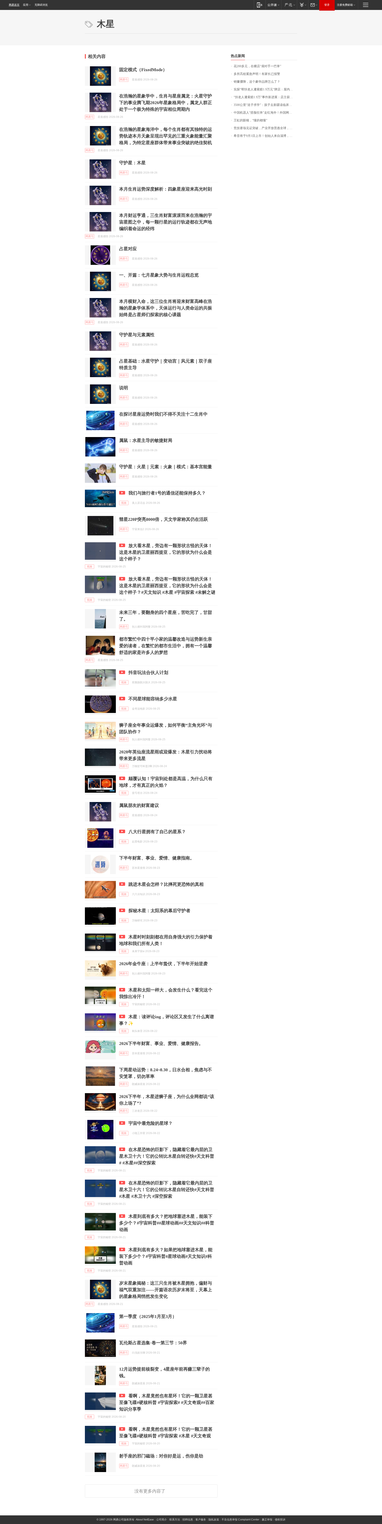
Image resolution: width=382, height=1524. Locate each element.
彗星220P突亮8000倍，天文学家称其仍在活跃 (163, 519)
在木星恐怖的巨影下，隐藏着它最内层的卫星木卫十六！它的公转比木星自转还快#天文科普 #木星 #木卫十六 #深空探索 (166, 1189)
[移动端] (259, 5)
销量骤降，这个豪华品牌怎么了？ (257, 81)
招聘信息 (187, 1519)
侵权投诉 (280, 1519)
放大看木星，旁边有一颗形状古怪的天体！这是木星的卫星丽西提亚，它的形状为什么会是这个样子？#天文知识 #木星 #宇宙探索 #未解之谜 (167, 586)
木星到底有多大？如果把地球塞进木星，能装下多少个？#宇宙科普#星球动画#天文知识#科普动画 (165, 1256)
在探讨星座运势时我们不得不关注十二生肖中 (163, 414)
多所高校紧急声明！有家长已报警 (257, 74)
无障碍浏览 (41, 4)
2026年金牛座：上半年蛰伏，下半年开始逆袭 (163, 963)
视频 (123, 502)
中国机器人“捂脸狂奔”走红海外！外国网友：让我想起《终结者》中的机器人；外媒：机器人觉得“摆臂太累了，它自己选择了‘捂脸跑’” (265, 112)
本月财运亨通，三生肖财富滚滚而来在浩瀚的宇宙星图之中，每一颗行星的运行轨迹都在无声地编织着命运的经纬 (165, 222)
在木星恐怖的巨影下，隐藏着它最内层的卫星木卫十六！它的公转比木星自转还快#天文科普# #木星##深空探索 (166, 1156)
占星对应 (128, 248)
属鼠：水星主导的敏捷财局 (145, 440)
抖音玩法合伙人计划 (148, 672)
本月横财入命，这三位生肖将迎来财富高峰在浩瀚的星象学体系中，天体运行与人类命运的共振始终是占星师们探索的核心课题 (165, 308)
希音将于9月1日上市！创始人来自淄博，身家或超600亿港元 (265, 136)
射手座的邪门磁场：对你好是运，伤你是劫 (161, 1455)
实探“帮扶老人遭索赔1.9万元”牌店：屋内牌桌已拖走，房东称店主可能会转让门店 (265, 89)
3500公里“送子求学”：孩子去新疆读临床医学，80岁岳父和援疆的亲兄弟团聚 (265, 105)
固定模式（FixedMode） (143, 69)
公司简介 (161, 1519)
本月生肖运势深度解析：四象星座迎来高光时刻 (165, 189)
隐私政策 (213, 1519)
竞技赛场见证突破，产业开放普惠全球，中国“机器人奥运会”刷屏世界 (265, 128)
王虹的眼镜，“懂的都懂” (250, 120)
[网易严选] (289, 5)
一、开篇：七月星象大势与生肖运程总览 (159, 275)
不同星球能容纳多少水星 (152, 698)
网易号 (124, 79)
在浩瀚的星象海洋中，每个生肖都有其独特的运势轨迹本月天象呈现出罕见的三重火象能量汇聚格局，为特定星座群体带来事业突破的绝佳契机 (165, 136)
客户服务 (200, 1519)
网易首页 (14, 4)
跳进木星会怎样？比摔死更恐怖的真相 (166, 884)
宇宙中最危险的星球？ (150, 1123)
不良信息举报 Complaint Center (240, 1519)
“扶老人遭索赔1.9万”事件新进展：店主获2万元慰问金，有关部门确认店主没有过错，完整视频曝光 (265, 97)
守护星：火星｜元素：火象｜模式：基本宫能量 (165, 466)
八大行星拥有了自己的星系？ (157, 831)
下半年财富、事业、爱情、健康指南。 (156, 858)
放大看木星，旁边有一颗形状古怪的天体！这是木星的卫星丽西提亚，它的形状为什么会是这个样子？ (165, 552)
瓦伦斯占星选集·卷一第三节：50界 (153, 1342)
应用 (25, 4)
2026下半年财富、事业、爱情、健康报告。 (161, 1043)
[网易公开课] (273, 5)
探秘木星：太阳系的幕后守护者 (159, 910)
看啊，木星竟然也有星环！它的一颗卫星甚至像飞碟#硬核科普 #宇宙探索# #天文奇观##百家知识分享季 (166, 1402)
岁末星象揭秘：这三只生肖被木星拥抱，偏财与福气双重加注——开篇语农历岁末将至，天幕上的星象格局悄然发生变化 (165, 1290)
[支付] (302, 5)
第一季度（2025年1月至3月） (148, 1316)
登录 (327, 4)
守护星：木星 (132, 162)
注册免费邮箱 (345, 4)
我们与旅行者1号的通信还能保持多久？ (167, 493)
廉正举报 (267, 1519)
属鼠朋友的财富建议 (139, 805)
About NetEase (145, 1519)
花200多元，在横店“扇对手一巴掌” (257, 66)
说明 (123, 387)
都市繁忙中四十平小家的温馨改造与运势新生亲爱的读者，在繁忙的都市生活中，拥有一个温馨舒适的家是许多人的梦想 (165, 646)
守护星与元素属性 (137, 334)
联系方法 (174, 1519)
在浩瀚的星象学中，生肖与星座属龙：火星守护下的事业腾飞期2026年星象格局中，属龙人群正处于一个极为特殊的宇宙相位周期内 (165, 103)
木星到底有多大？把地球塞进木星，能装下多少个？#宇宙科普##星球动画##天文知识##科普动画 (166, 1223)
